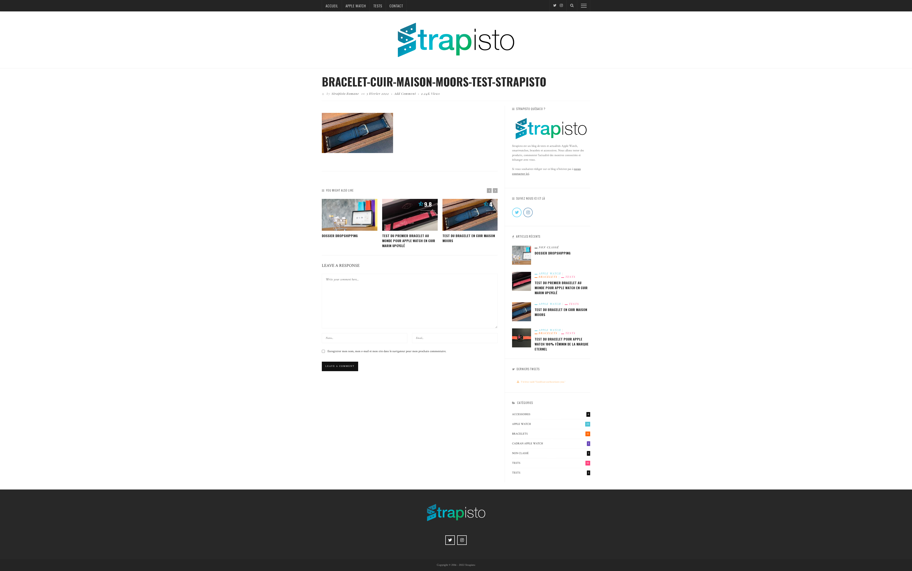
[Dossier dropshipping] (349, 215)
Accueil (332, 5)
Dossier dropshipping (340, 235)
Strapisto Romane (345, 93)
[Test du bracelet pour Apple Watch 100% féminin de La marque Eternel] (521, 337)
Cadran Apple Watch (550, 443)
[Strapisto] (456, 39)
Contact (396, 5)
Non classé (549, 247)
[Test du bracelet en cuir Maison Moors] (470, 215)
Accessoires (550, 414)
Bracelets (548, 276)
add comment (405, 93)
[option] (349, 218)
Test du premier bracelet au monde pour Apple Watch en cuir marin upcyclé (408, 240)
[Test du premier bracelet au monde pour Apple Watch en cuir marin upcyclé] (410, 215)
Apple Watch (356, 5)
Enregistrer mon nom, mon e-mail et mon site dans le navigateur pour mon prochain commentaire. (387, 351)
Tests (377, 5)
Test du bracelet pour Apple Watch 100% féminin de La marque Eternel (562, 343)
